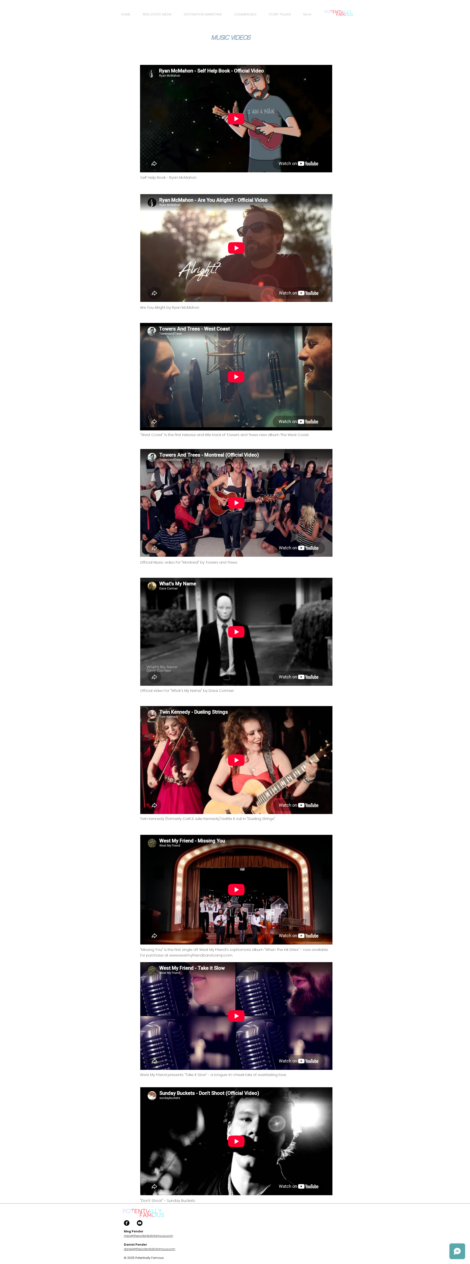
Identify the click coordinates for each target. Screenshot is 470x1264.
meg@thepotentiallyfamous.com (148, 1236)
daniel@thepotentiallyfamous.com (149, 1249)
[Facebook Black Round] (126, 1223)
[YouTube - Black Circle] (139, 1223)
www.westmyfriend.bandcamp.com (200, 955)
